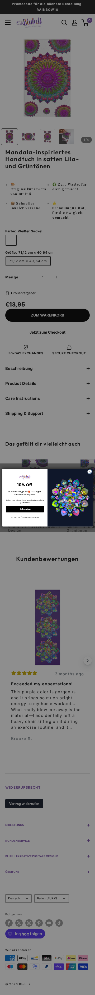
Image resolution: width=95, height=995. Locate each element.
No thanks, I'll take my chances (25, 517)
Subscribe (25, 509)
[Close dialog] (90, 471)
